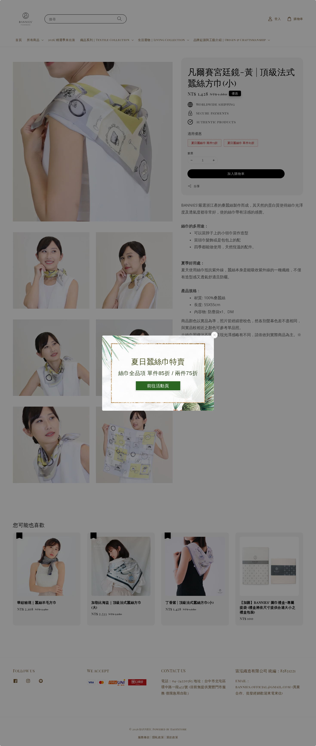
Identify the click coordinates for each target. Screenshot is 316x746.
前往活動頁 (158, 385)
